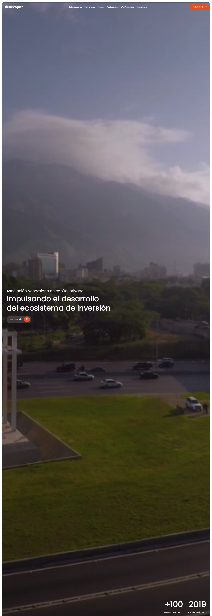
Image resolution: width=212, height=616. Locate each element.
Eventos (101, 7)
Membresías (90, 7)
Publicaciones (113, 7)
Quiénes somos (76, 7)
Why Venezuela (128, 7)
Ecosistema (142, 7)
